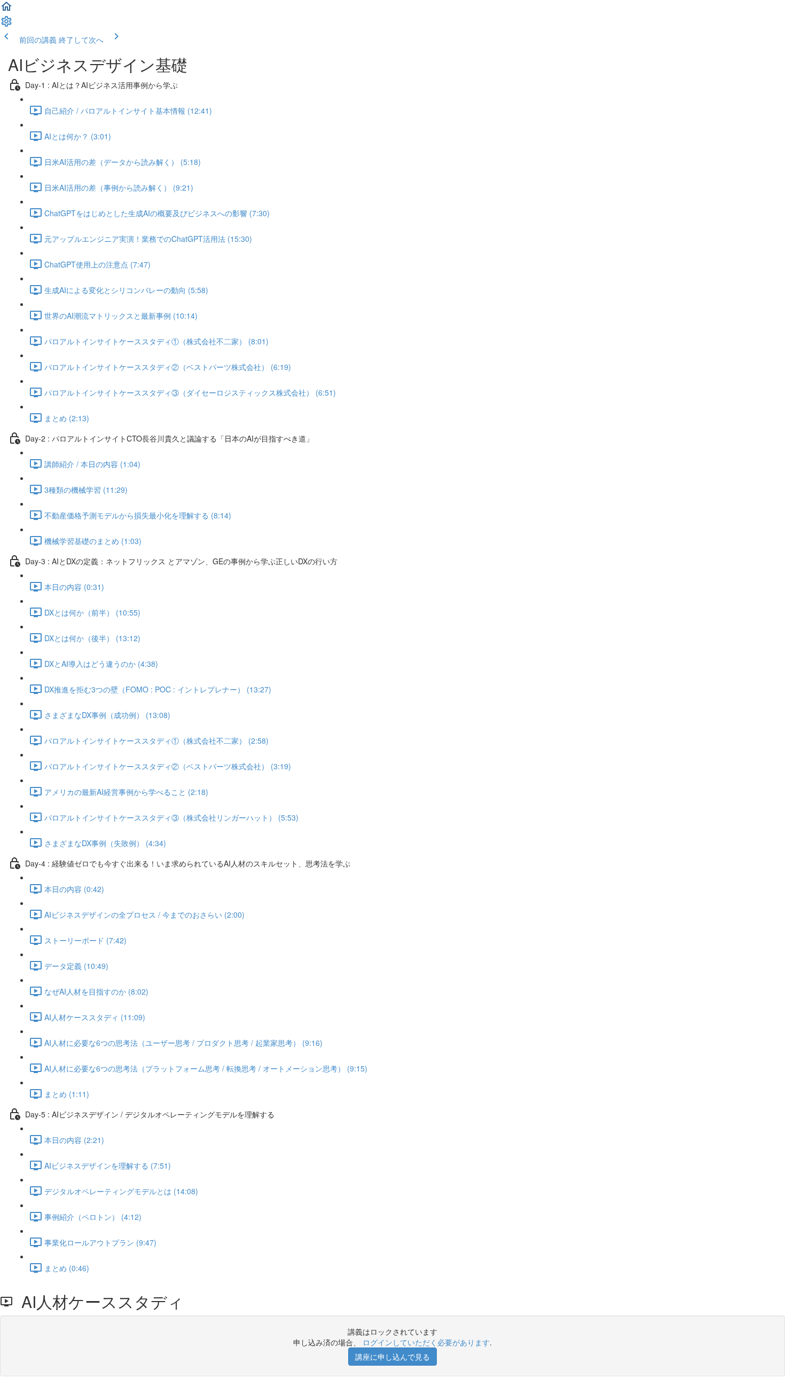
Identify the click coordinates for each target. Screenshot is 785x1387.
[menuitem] (6, 24)
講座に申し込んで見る (392, 1356)
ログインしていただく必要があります (426, 1342)
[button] (6, 9)
